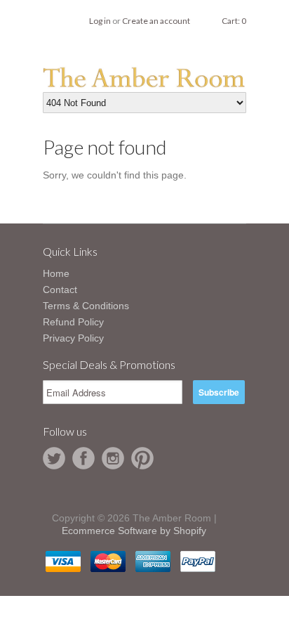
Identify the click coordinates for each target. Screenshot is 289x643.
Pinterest (142, 458)
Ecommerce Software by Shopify (134, 530)
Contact (60, 289)
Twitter (54, 458)
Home (56, 273)
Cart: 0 (234, 20)
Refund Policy (73, 321)
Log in (100, 20)
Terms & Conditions (86, 305)
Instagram (113, 458)
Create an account (156, 20)
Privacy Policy (73, 338)
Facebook (83, 458)
